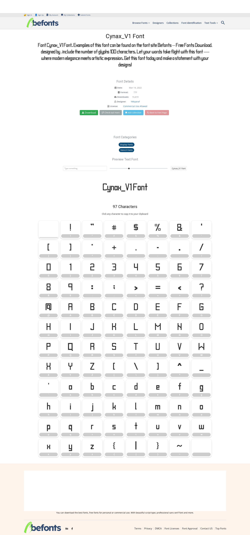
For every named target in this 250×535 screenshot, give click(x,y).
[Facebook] (72, 529)
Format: (124, 92)
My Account (53, 15)
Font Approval (189, 528)
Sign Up (39, 15)
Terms (137, 528)
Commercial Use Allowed (135, 106)
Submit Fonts (85, 15)
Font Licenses (171, 528)
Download (90, 112)
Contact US (206, 528)
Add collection (134, 112)
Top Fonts (220, 528)
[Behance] (67, 529)
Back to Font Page (158, 112)
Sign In (28, 15)
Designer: (121, 101)
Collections (173, 22)
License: (114, 106)
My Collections (69, 15)
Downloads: (123, 97)
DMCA (158, 528)
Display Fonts (126, 144)
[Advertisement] (125, 491)
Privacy (148, 528)
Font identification (191, 22)
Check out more (112, 112)
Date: (119, 87)
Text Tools (210, 22)
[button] (222, 23)
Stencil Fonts (126, 150)
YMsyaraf (135, 101)
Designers (158, 22)
